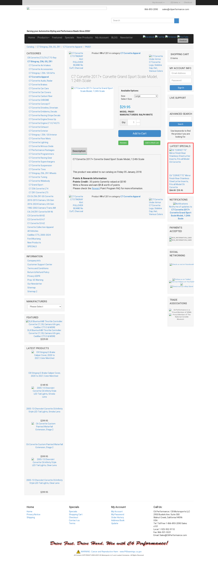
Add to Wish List (152, 143)
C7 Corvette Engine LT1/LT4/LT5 (44, 123)
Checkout (73, 517)
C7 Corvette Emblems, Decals (43, 111)
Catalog (30, 47)
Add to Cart (139, 133)
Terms (72, 523)
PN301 (88, 47)
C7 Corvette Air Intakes (40, 65)
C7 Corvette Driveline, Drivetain (43, 108)
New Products (85, 37)
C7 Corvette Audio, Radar (40, 81)
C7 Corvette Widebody (39, 181)
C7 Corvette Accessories (41, 69)
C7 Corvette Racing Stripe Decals (44, 115)
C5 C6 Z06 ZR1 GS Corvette (40, 196)
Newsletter (126, 37)
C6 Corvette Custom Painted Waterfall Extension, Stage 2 (44, 446)
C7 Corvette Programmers (41, 154)
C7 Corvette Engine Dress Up (42, 119)
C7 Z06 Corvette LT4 (38, 188)
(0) (174, 2)
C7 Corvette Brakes (38, 84)
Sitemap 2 (32, 291)
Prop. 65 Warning (35, 280)
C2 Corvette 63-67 (36, 219)
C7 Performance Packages (41, 150)
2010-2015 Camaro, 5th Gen (40, 200)
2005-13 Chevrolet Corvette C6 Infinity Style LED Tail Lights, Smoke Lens (44, 410)
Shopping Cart (75, 514)
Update (114, 523)
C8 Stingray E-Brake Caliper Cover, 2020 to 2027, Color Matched (44, 374)
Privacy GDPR (33, 276)
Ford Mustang (34, 239)
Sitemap (31, 287)
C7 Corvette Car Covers (40, 92)
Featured (57, 37)
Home (31, 37)
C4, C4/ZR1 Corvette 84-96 (40, 212)
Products (43, 37)
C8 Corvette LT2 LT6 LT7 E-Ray (41, 57)
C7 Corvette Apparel (72, 47)
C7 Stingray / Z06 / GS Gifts (42, 73)
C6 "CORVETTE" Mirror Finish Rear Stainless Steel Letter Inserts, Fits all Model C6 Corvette (180, 181)
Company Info (34, 260)
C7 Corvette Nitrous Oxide (41, 146)
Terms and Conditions (37, 268)
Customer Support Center (39, 264)
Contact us (74, 520)
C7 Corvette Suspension (40, 165)
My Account (102, 37)
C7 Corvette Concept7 (39, 104)
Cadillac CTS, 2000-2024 (39, 235)
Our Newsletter (34, 284)
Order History (117, 517)
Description (79, 151)
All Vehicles (32, 231)
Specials (69, 37)
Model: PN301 (127, 112)
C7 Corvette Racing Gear (40, 158)
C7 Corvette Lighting (38, 142)
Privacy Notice (33, 514)
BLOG (114, 37)
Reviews (123, 143)
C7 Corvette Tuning (38, 177)
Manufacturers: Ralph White (136, 115)
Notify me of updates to (180, 213)
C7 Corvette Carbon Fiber (40, 96)
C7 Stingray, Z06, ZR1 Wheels (42, 173)
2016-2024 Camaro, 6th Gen (40, 204)
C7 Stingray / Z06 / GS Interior (43, 135)
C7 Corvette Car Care (39, 88)
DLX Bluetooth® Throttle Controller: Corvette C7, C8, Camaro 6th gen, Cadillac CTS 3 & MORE (44, 333)
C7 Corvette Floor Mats (40, 138)
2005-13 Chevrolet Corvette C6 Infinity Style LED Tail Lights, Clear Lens (44, 481)
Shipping (31, 517)
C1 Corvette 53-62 (36, 223)
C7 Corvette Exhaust (38, 127)
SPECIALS (32, 246)
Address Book (117, 520)
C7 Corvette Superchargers (42, 161)
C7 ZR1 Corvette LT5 (38, 192)
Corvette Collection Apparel (40, 227)
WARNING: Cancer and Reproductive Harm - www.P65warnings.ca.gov (111, 551)
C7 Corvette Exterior (38, 131)
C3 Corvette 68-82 (36, 215)
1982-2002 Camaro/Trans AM (41, 208)
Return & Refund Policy (38, 272)
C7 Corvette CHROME (39, 100)
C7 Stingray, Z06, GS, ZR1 (49, 47)
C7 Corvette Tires (37, 169)
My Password (117, 514)
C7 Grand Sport (36, 185)
